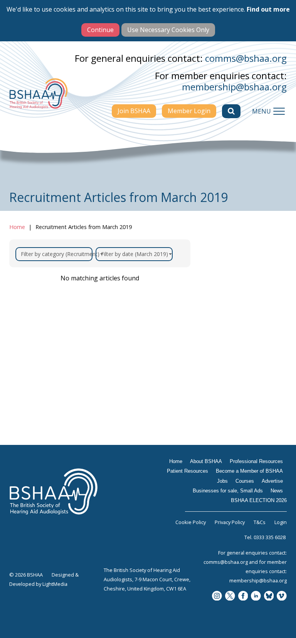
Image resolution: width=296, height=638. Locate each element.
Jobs (214, 375)
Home (17, 227)
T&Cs (260, 522)
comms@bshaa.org (246, 58)
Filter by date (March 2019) (134, 254)
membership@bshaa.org (234, 86)
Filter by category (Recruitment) (56, 254)
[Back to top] (284, 626)
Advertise (222, 405)
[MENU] (279, 111)
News (216, 444)
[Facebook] (243, 596)
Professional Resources (243, 320)
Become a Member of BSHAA (241, 355)
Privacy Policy (230, 522)
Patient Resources (236, 335)
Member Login (189, 111)
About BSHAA (229, 305)
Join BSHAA (134, 111)
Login (280, 522)
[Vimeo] (282, 596)
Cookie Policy (190, 522)
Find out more (268, 9)
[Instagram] (217, 596)
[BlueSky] (269, 596)
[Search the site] (231, 111)
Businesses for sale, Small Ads (238, 425)
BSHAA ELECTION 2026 (244, 459)
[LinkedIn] (256, 596)
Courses (220, 390)
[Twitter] (230, 596)
